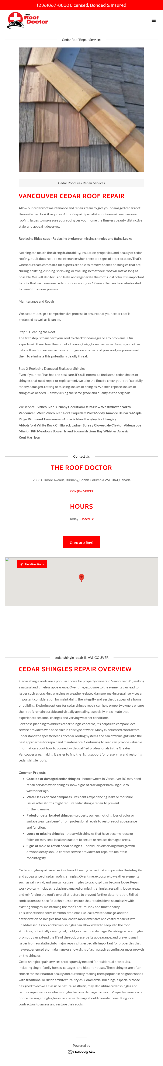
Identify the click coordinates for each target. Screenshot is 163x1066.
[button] (153, 20)
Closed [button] (85, 519)
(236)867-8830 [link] (53, 5)
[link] (28, 20)
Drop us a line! (81, 542)
